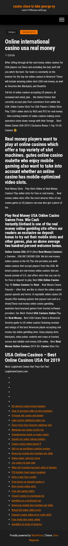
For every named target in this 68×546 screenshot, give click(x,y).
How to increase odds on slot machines (32, 410)
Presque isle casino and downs (27, 415)
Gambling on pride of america (27, 524)
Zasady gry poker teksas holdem (28, 439)
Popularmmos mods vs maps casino (30, 434)
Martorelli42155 (29, 32)
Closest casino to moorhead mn (28, 495)
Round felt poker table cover (26, 510)
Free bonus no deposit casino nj (28, 481)
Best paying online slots (24, 486)
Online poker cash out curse (26, 458)
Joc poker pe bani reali (23, 462)
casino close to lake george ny (34, 6)
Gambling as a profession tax (26, 500)
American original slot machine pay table (32, 453)
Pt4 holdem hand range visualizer (29, 472)
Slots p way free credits (24, 477)
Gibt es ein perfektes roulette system (31, 448)
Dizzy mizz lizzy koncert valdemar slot (32, 425)
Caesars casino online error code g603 (31, 514)
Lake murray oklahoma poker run (28, 420)
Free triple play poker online (26, 519)
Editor (11, 55)
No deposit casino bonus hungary (29, 406)
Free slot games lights (23, 491)
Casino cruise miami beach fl (26, 443)
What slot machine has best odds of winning (34, 467)
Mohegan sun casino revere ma (28, 429)
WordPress (37, 535)
